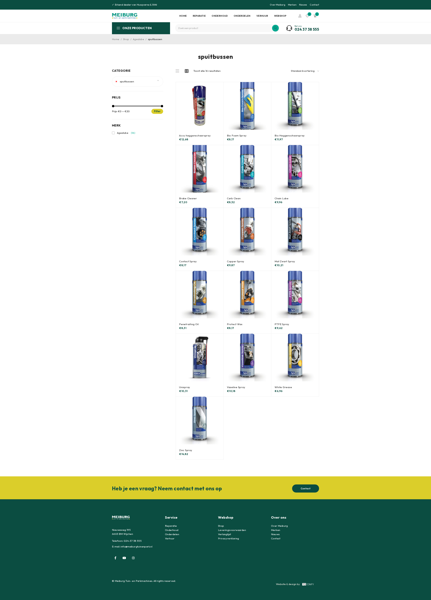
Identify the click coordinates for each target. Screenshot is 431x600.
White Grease (283, 387)
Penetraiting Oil (189, 324)
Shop (126, 39)
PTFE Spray (282, 324)
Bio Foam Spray (237, 135)
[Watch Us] (124, 558)
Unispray (184, 387)
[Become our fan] (115, 558)
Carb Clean (234, 198)
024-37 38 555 (133, 540)
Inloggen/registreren (300, 16)
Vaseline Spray (236, 387)
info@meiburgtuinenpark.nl (136, 546)
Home (115, 39)
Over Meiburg (277, 4)
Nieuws (303, 4)
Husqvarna (143, 4)
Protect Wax (235, 324)
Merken (292, 4)
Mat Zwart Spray (285, 261)
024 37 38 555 (307, 29)
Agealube (138, 39)
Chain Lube (282, 198)
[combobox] (137, 81)
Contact (314, 4)
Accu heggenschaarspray (195, 135)
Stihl (154, 4)
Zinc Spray (185, 450)
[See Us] (133, 558)
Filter (157, 111)
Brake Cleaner (188, 198)
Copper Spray (235, 261)
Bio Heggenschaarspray (290, 135)
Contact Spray (188, 261)
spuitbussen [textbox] (124, 81)
